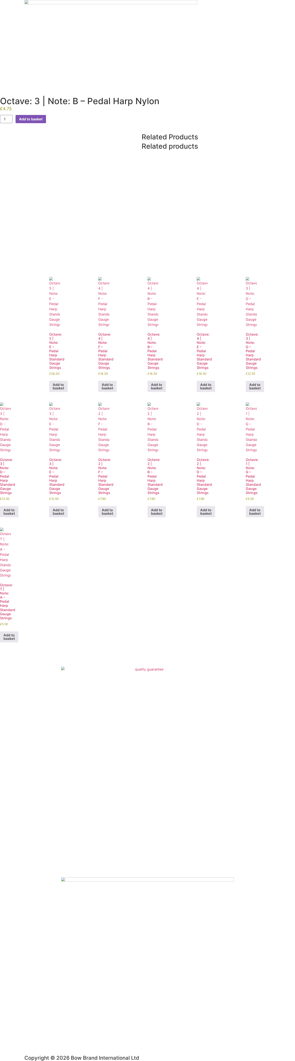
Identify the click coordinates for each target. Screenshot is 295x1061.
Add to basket (31, 119)
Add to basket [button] (58, 386)
